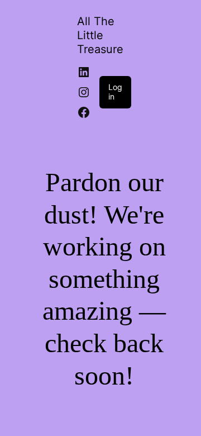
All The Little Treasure (100, 35)
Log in (115, 91)
